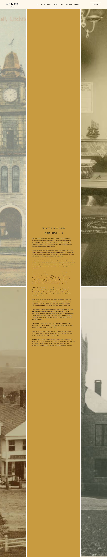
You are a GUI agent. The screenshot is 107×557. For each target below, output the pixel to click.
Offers (55, 4)
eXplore (69, 4)
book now (96, 4)
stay (37, 4)
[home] (12, 4)
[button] (45, 4)
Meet (62, 4)
